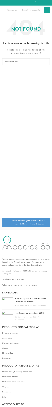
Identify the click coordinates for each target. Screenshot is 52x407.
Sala (4, 397)
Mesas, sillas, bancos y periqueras (17, 372)
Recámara (6, 392)
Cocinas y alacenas (10, 343)
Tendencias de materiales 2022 (29, 313)
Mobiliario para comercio (13, 382)
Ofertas (5, 387)
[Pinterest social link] (21, 3)
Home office (7, 353)
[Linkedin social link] (25, 3)
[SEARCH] (47, 10)
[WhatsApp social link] (29, 3)
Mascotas (6, 358)
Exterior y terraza (10, 333)
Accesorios (7, 338)
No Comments (39, 306)
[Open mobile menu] (3, 10)
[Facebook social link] (18, 3)
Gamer (5, 348)
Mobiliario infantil (10, 377)
